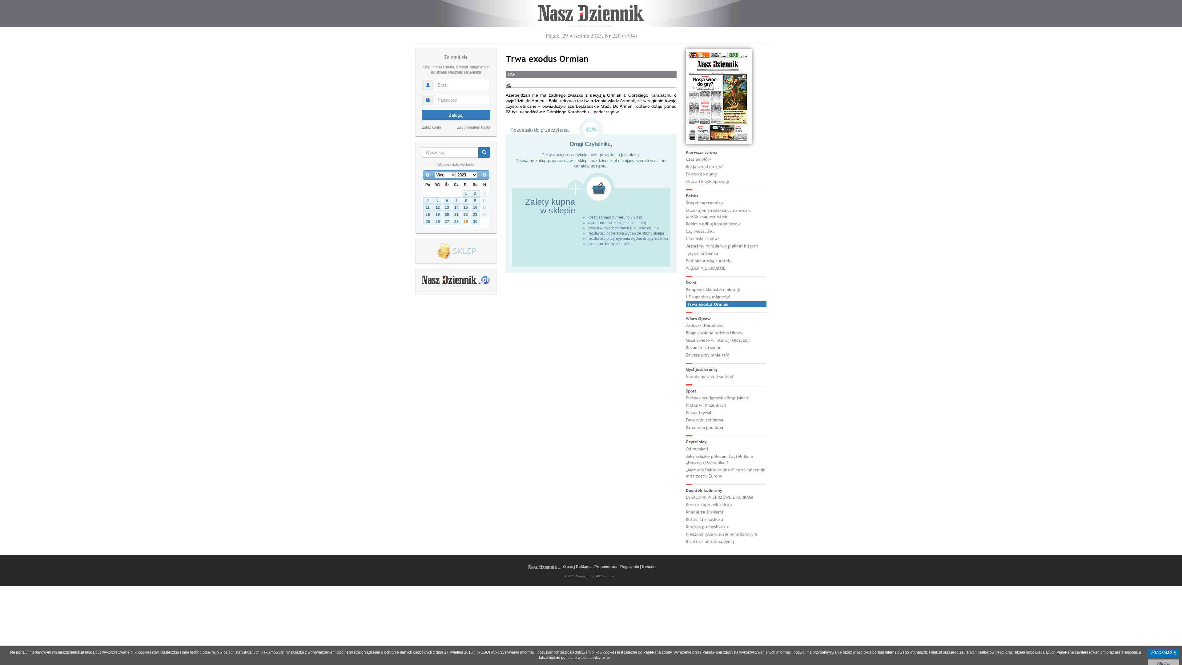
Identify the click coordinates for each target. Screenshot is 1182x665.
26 (438, 222)
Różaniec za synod (704, 347)
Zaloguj (456, 115)
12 (438, 207)
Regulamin (629, 567)
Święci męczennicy (704, 203)
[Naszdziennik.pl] (456, 281)
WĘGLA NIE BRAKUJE (706, 268)
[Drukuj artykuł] (508, 85)
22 (466, 214)
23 (475, 214)
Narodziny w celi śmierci (709, 376)
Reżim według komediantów (713, 224)
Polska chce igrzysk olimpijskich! (718, 398)
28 (456, 222)
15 (466, 207)
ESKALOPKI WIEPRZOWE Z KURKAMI (719, 497)
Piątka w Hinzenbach (706, 405)
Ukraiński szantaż (702, 238)
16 (475, 207)
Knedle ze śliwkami (704, 512)
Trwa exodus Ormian (707, 304)
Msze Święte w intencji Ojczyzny (718, 340)
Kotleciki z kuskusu (704, 519)
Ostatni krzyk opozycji (707, 181)
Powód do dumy (701, 174)
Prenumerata (605, 567)
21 (456, 214)
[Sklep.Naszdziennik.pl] (456, 251)
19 (438, 214)
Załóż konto (431, 127)
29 (466, 222)
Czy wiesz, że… (700, 231)
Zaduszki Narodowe (704, 325)
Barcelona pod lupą (704, 427)
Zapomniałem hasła (473, 127)
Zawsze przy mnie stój (708, 355)
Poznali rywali (699, 412)
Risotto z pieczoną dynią (710, 541)
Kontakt (649, 567)
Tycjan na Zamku (702, 253)
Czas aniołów (698, 159)
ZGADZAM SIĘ (1163, 653)
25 (428, 222)
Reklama (584, 567)
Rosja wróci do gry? (704, 166)
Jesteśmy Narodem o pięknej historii (722, 246)
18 (428, 214)
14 (456, 207)
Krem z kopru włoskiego (709, 504)
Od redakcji (697, 449)
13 (447, 207)
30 (475, 222)
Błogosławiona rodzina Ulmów (714, 333)
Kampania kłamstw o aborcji (713, 289)
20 (447, 214)
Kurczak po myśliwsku (707, 527)
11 (428, 207)
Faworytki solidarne (705, 420)
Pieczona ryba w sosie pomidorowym (721, 534)
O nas (568, 567)
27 (447, 222)
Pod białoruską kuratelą (708, 261)
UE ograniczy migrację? (708, 297)
